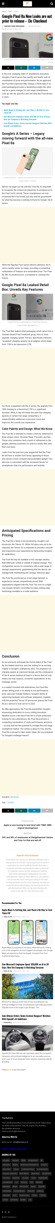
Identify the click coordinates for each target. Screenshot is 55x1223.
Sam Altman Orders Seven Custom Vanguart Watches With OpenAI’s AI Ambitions (28, 124)
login (10, 1069)
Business (6, 1169)
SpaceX (31, 1191)
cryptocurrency (28, 1169)
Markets (6, 1186)
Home (4, 11)
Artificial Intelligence (29, 1165)
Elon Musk (24, 1173)
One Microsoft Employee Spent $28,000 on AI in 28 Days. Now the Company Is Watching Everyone (27, 118)
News (33, 1186)
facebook (46, 1173)
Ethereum (35, 1173)
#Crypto (6, 1160)
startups (6, 1195)
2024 (23, 1160)
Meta (15, 1186)
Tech (10, 11)
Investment (7, 1182)
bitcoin (44, 1165)
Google (11, 802)
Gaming (16, 1178)
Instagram (43, 1178)
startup (40, 1191)
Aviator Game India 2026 (14, 1149)
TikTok (42, 1195)
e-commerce (42, 1169)
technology (24, 1195)
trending (14, 1200)
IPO (31, 1182)
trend (5, 1200)
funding (6, 1178)
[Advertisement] (27, 235)
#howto (15, 1160)
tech (15, 1195)
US (30, 1200)
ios (16, 1182)
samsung (7, 1191)
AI (41, 1160)
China (16, 1169)
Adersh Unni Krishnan (14, 26)
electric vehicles (10, 1173)
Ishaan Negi (8, 1023)
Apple (15, 1165)
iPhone (24, 1182)
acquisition (33, 1160)
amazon (6, 1165)
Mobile (16, 11)
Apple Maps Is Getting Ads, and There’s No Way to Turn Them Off (26, 111)
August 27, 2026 (19, 917)
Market (39, 1182)
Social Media (19, 1191)
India (33, 1178)
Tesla (34, 1195)
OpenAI (42, 1186)
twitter (23, 1200)
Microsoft (24, 1186)
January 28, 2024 (34, 26)
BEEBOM (14, 797)
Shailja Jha (8, 917)
